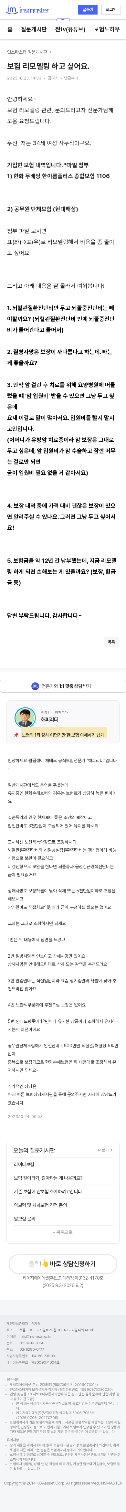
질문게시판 (34, 29)
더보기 (103, 1150)
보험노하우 (107, 29)
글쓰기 (88, 9)
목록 (111, 642)
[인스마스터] (27, 9)
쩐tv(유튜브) (70, 29)
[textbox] (63, 357)
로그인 (111, 9)
